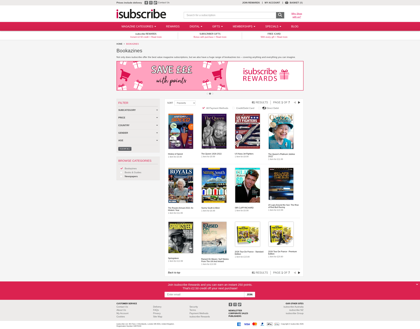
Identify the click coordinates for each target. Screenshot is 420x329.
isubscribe (294, 306)
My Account (122, 313)
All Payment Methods (217, 108)
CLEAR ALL (125, 149)
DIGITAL (195, 26)
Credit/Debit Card (245, 108)
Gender (123, 133)
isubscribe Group (295, 313)
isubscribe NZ (296, 310)
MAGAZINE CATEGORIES (138, 26)
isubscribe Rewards (199, 316)
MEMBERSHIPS (243, 26)
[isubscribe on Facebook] (146, 2)
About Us (121, 310)
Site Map (157, 316)
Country (123, 125)
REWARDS (173, 26)
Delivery (157, 306)
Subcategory (127, 110)
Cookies (120, 316)
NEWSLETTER (235, 310)
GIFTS (216, 26)
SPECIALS (272, 26)
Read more (156, 37)
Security (193, 306)
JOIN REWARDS (251, 2)
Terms (192, 310)
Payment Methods (198, 313)
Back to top (174, 272)
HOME (119, 44)
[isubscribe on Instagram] (151, 2)
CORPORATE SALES (238, 313)
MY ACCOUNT (272, 2)
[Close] (417, 284)
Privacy (157, 313)
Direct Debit (273, 108)
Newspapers (131, 176)
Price (121, 117)
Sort (170, 103)
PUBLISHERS (235, 316)
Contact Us (163, 2)
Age (120, 140)
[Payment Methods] (258, 324)
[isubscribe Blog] (155, 2)
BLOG (294, 26)
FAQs (156, 310)
